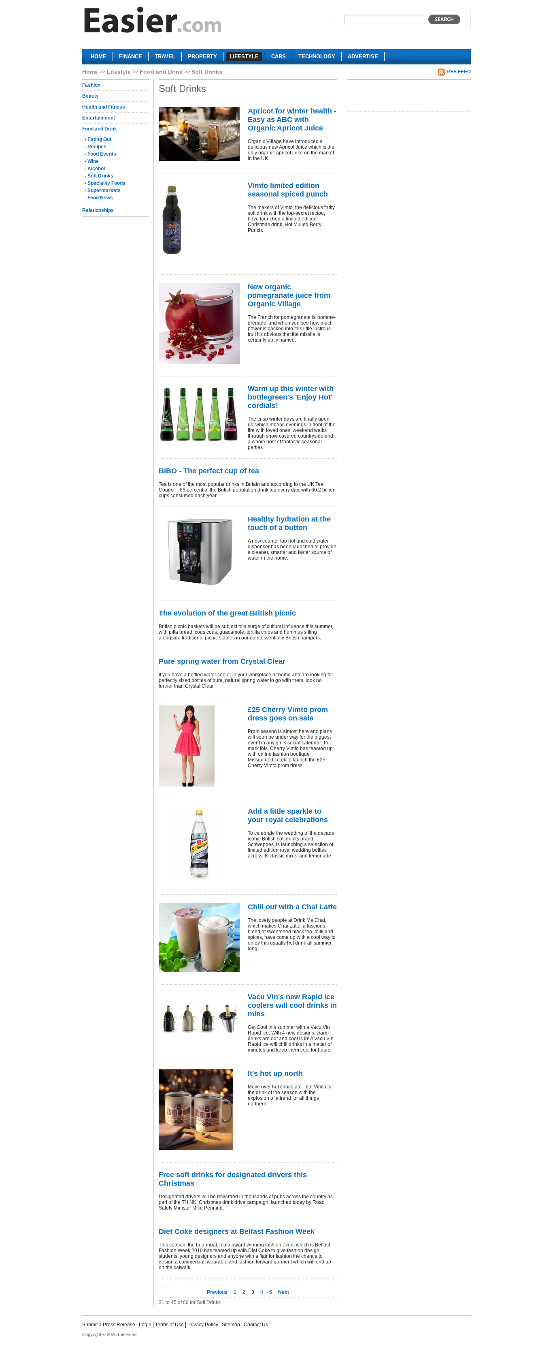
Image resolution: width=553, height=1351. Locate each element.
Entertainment (98, 118)
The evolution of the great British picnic (227, 613)
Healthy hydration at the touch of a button (289, 523)
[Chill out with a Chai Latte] (199, 937)
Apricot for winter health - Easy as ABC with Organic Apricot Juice (292, 119)
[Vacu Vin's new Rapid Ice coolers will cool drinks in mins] (199, 1018)
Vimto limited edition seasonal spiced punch (288, 190)
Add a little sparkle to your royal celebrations (288, 815)
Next (283, 1292)
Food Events (101, 154)
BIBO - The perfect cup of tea (209, 471)
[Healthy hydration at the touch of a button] (199, 551)
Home (90, 71)
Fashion (91, 85)
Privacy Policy (202, 1324)
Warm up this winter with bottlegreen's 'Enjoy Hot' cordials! (291, 397)
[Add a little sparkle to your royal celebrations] (199, 844)
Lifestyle (119, 71)
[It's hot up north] (199, 1109)
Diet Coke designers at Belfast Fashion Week (237, 1231)
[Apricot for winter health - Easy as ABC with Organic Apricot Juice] (199, 134)
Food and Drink (161, 71)
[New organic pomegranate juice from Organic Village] (199, 323)
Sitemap (231, 1324)
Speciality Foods (106, 183)
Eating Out (99, 139)
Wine (93, 161)
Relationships (98, 210)
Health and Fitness (103, 107)
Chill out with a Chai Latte (292, 907)
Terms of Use (169, 1324)
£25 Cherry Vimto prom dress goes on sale (288, 713)
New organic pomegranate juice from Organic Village (289, 295)
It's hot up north (275, 1073)
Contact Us (256, 1324)
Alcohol (96, 168)
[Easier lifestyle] (153, 21)
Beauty (90, 96)
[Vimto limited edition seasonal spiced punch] (199, 222)
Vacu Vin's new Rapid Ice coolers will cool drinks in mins (292, 1005)
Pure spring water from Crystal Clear (222, 661)
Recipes (96, 147)
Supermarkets (104, 190)
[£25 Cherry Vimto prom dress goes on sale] (199, 746)
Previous (218, 1292)
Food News (100, 198)
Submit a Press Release (108, 1324)
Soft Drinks (100, 176)
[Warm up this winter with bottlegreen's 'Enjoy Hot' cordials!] (199, 414)
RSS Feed (459, 72)
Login (145, 1324)
